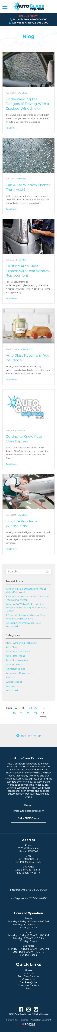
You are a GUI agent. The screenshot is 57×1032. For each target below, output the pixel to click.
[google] (36, 1009)
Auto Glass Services (28, 976)
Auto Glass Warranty (17, 660)
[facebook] (21, 1009)
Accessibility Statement (41, 1020)
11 (21, 713)
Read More (11, 128)
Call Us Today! (28, 16)
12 (28, 713)
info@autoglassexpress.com (28, 810)
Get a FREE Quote (28, 818)
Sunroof (10, 677)
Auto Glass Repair (25, 349)
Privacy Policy (12, 1020)
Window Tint (12, 686)
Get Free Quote (28, 982)
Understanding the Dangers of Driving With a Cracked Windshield (27, 103)
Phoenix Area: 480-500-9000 (30, 19)
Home (28, 970)
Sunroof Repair (14, 681)
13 (35, 713)
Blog (28, 36)
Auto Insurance (14, 664)
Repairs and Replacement (20, 673)
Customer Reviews (28, 985)
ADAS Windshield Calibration (21, 643)
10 (14, 713)
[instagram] (28, 1009)
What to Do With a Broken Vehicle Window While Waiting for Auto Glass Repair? (26, 607)
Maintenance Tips (15, 668)
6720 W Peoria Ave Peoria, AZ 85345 (28, 850)
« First (34, 708)
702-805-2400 (38, 898)
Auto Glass (21, 179)
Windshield (22, 93)
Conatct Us (28, 979)
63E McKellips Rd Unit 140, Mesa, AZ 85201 (28, 860)
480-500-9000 (37, 889)
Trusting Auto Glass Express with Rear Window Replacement (28, 270)
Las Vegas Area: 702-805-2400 (30, 22)
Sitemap (24, 1020)
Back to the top (31, 735)
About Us (28, 973)
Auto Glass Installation (18, 651)
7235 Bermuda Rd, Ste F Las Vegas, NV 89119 (28, 871)
